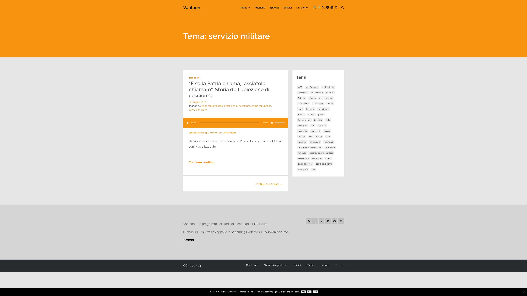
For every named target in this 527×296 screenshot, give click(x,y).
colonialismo (303, 104)
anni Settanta (328, 87)
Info (315, 292)
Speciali (274, 7)
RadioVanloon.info (275, 232)
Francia (301, 114)
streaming (238, 232)
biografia (330, 93)
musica (327, 131)
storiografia (303, 169)
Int (199, 78)
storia (328, 158)
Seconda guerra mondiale (321, 153)
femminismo (323, 109)
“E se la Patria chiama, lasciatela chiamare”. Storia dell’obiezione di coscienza (229, 90)
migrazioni (302, 131)
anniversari (303, 93)
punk (328, 136)
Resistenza (328, 142)
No (309, 292)
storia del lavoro (305, 164)
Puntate (245, 7)
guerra (321, 114)
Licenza (324, 265)
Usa (313, 169)
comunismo (318, 104)
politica (319, 136)
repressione (315, 142)
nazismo (301, 136)
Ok (303, 292)
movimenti (315, 131)
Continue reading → (203, 162)
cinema (312, 98)
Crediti (310, 265)
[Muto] (271, 123)
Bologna (301, 98)
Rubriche (260, 7)
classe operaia (325, 98)
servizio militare (198, 109)
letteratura (302, 125)
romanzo (302, 153)
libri (312, 125)
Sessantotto (303, 158)
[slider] (280, 123)
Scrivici (288, 7)
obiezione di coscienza (237, 105)
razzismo (302, 142)
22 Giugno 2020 (197, 102)
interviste (318, 120)
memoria (322, 125)
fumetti (311, 114)
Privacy (339, 265)
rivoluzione (330, 147)
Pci (310, 136)
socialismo (317, 158)
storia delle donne (324, 164)
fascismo (310, 109)
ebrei (300, 109)
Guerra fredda (304, 120)
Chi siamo (302, 7)
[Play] (188, 123)
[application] (235, 123)
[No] (523, 292)
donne (330, 104)
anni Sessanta (312, 87)
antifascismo (317, 93)
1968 (300, 87)
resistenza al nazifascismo (309, 147)
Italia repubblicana (212, 105)
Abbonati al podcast (275, 265)
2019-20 (192, 78)
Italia (328, 120)
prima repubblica (261, 105)
